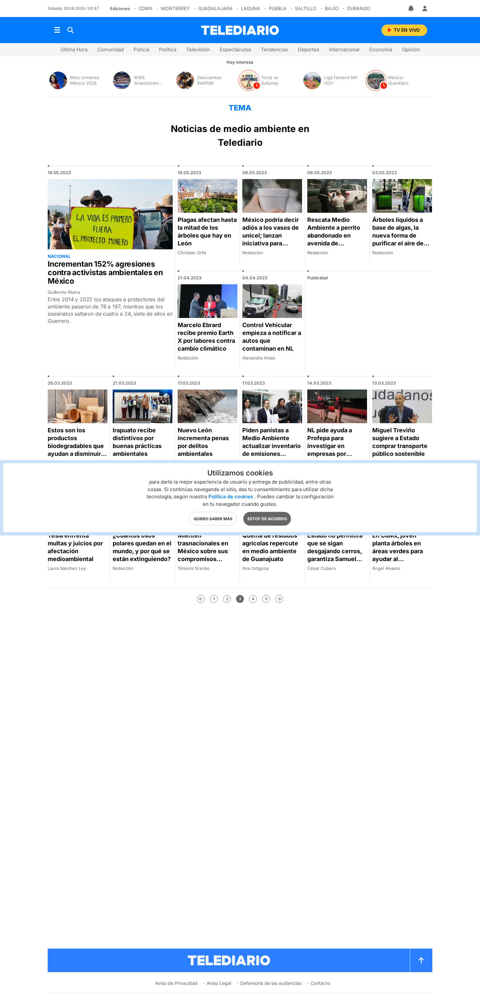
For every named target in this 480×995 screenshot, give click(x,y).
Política (167, 49)
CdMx (145, 8)
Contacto (320, 983)
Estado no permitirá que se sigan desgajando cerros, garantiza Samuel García (334, 551)
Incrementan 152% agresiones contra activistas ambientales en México (105, 272)
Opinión (411, 49)
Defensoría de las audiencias (270, 983)
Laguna (250, 8)
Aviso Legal (219, 983)
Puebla (277, 8)
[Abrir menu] (57, 30)
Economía (380, 49)
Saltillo (305, 8)
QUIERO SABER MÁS (213, 518)
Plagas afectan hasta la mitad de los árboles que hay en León (207, 231)
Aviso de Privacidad (176, 983)
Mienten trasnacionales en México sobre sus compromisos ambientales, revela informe (205, 555)
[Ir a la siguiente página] (279, 599)
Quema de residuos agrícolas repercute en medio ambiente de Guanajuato (270, 547)
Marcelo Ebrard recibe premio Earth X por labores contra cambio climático (206, 337)
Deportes (308, 49)
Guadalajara (215, 8)
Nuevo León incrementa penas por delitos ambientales (203, 442)
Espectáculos (235, 49)
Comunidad (110, 49)
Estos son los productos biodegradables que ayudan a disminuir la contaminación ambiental (77, 450)
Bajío (332, 8)
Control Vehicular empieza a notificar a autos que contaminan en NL (271, 337)
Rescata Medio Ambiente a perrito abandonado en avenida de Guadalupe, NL (333, 235)
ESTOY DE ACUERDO (267, 518)
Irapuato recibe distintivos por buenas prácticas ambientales (137, 442)
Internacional (344, 49)
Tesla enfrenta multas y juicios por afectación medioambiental (75, 547)
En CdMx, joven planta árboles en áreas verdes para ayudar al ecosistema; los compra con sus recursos (397, 559)
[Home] (240, 30)
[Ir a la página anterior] (200, 599)
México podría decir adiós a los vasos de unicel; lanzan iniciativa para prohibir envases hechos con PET (270, 239)
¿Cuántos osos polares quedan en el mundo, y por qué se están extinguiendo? (142, 547)
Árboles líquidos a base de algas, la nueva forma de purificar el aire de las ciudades (398, 235)
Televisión (198, 49)
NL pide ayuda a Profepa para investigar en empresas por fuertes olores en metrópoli (331, 450)
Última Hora (74, 49)
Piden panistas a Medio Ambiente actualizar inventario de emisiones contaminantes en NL (271, 450)
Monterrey (175, 8)
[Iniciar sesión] (425, 8)
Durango (358, 8)
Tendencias (274, 49)
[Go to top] (421, 960)
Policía (141, 49)
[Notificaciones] (411, 8)
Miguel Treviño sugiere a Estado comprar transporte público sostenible (399, 442)
